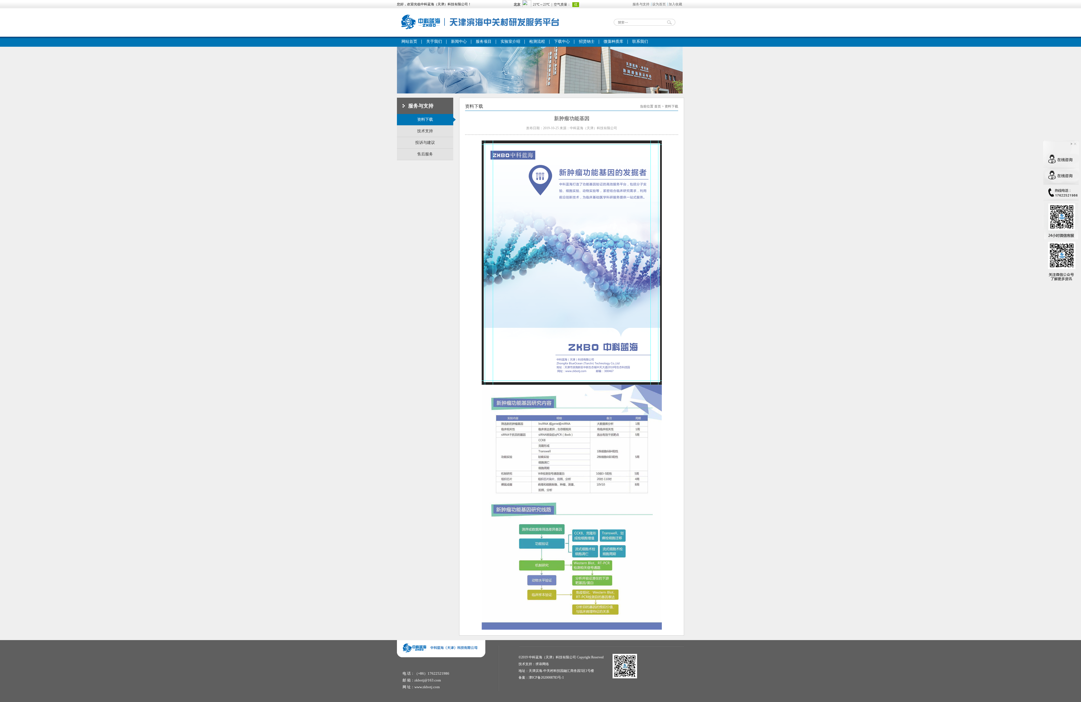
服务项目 (484, 41)
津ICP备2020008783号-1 (546, 677)
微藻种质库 (613, 41)
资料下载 (425, 119)
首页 (657, 106)
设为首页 (659, 4)
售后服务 (425, 154)
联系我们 (640, 41)
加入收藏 (675, 4)
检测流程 (537, 41)
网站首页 (409, 41)
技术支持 (425, 131)
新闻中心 (459, 41)
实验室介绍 (510, 41)
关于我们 (434, 41)
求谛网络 (542, 664)
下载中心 (562, 41)
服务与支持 (641, 4)
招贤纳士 (587, 41)
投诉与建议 (425, 142)
